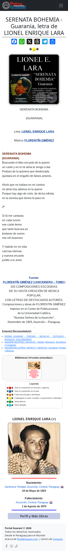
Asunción (32, 486)
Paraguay (54, 486)
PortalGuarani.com (27, 539)
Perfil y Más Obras (34, 516)
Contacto (58, 539)
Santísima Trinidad (15, 486)
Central (43, 486)
